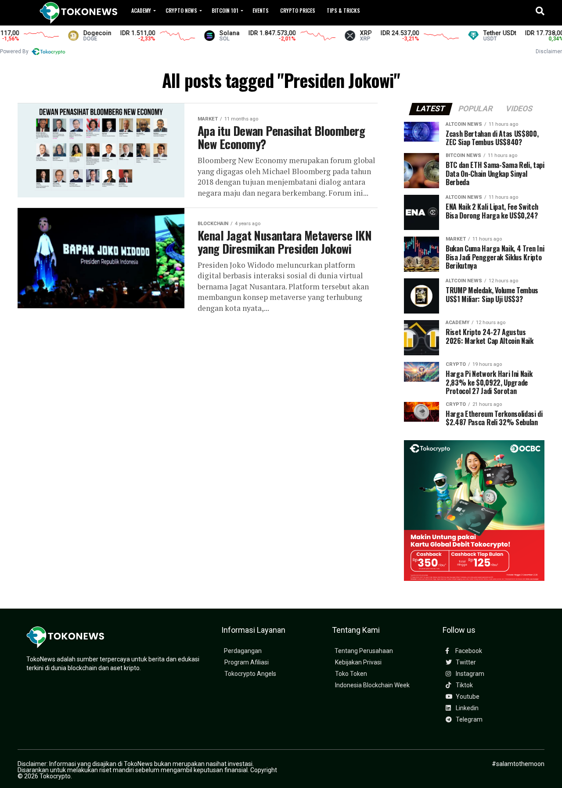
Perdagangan (243, 651)
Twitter (465, 662)
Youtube (466, 696)
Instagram (469, 674)
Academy (141, 10)
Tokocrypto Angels (250, 674)
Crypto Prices (297, 10)
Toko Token (351, 674)
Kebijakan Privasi (358, 662)
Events (260, 10)
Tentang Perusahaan (364, 651)
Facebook (468, 651)
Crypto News (181, 10)
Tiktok (463, 685)
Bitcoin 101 (225, 10)
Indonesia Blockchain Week (372, 685)
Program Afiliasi (246, 662)
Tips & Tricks (343, 10)
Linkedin (466, 708)
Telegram (468, 719)
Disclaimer (549, 51)
